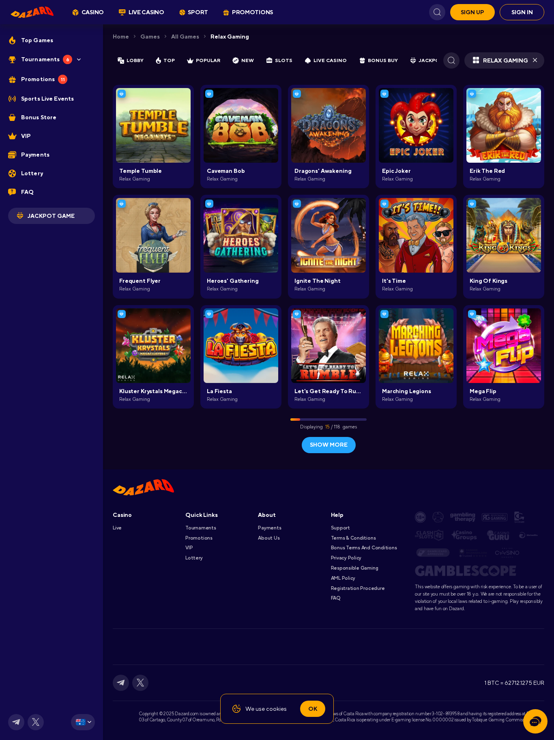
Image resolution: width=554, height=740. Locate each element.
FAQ (335, 598)
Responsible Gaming (354, 568)
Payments (269, 528)
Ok (312, 709)
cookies (276, 709)
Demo (153, 138)
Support (340, 528)
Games (150, 36)
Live (117, 528)
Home (121, 36)
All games (185, 36)
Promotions (199, 538)
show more (329, 444)
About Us (268, 538)
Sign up (472, 12)
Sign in (522, 12)
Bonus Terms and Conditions (364, 548)
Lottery (193, 558)
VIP (189, 548)
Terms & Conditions (353, 538)
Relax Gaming (229, 36)
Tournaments (200, 528)
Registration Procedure (358, 588)
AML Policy (343, 578)
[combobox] (83, 722)
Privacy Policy (346, 558)
